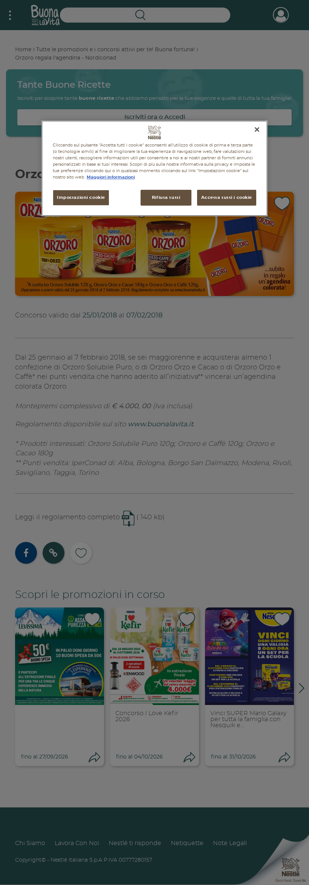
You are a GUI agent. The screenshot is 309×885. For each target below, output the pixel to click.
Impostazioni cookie (81, 197)
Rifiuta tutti (166, 197)
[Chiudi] (257, 129)
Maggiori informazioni (111, 177)
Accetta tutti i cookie (226, 197)
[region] (154, 168)
